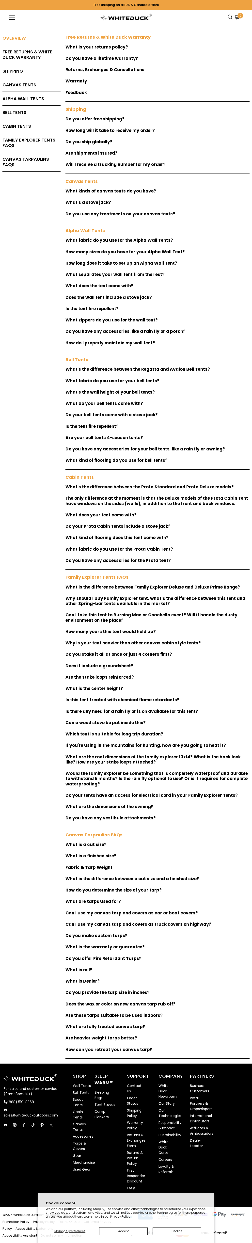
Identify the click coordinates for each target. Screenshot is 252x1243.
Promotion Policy (16, 1221)
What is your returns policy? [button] (96, 47)
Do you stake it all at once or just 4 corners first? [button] (118, 654)
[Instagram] (14, 1125)
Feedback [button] (76, 92)
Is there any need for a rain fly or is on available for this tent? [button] (131, 711)
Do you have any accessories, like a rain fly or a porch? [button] (125, 331)
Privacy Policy (120, 1216)
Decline (177, 1231)
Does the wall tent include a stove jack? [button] (108, 297)
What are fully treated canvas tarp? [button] (105, 1026)
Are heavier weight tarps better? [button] (101, 1038)
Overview (14, 38)
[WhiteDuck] (126, 17)
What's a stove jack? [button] (88, 202)
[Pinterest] (42, 1125)
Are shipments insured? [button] (91, 153)
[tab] (157, 47)
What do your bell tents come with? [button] (104, 403)
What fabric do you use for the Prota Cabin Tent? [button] (119, 549)
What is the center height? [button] (94, 688)
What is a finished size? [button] (90, 856)
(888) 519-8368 (20, 1102)
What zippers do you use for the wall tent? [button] (111, 320)
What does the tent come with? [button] (99, 285)
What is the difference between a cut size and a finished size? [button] (132, 878)
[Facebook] (23, 1125)
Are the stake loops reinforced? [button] (99, 677)
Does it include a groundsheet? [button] (99, 666)
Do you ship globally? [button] (88, 141)
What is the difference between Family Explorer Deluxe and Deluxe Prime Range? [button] (152, 587)
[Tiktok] (33, 1125)
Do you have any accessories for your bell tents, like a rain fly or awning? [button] (145, 449)
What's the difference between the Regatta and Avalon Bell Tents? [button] (137, 369)
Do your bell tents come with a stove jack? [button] (111, 414)
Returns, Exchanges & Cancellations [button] (104, 69)
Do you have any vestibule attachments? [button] (110, 818)
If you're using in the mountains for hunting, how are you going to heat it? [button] (145, 745)
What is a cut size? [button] (86, 844)
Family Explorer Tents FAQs (28, 142)
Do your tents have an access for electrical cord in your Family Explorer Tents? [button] (151, 795)
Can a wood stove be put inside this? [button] (105, 722)
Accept (123, 1231)
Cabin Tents (16, 126)
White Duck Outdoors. (29, 1215)
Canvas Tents (19, 85)
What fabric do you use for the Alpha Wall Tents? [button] (119, 240)
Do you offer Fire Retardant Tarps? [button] (103, 958)
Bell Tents (14, 112)
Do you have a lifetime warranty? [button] (101, 58)
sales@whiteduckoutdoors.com (31, 1115)
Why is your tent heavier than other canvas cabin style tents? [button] (133, 643)
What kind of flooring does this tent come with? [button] (117, 537)
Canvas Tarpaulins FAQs (25, 162)
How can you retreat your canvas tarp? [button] (108, 1049)
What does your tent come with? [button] (101, 515)
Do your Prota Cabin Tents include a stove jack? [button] (118, 526)
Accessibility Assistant (19, 1235)
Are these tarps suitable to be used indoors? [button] (114, 1015)
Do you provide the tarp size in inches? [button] (107, 992)
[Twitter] (51, 1125)
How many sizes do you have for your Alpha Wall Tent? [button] (125, 252)
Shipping (12, 71)
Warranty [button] (76, 81)
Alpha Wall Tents (23, 99)
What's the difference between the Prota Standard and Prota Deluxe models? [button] (149, 487)
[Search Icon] (231, 17)
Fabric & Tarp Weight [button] (88, 867)
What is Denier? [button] (82, 981)
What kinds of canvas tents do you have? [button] (110, 191)
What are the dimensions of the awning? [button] (109, 806)
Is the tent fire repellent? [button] (92, 308)
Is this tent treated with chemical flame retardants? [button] (122, 699)
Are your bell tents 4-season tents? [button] (104, 437)
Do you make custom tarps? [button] (96, 935)
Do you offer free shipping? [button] (95, 119)
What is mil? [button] (78, 969)
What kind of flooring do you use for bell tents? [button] (116, 460)
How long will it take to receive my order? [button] (110, 130)
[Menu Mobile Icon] (12, 17)
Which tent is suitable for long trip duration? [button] (114, 734)
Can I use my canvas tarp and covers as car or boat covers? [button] (131, 913)
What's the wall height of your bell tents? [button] (110, 392)
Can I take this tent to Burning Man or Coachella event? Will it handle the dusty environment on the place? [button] (151, 617)
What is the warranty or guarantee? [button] (105, 947)
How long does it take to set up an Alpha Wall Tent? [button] (121, 263)
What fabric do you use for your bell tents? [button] (112, 380)
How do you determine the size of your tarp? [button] (113, 890)
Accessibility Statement (34, 1228)
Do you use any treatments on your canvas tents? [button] (120, 214)
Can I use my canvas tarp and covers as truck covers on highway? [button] (138, 924)
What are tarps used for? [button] (93, 901)
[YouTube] (5, 1125)
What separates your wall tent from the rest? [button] (115, 274)
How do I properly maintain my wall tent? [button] (110, 343)
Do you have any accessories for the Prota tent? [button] (118, 560)
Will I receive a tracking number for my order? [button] (115, 164)
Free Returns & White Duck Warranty (27, 54)
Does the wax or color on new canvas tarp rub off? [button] (120, 1004)
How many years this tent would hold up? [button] (110, 631)
